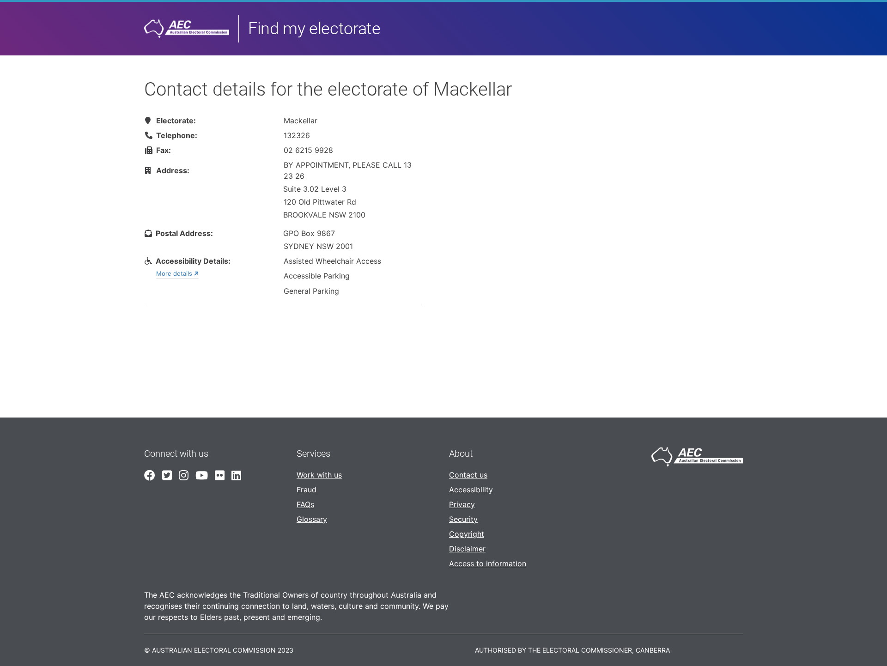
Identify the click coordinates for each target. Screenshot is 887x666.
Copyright (466, 534)
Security (463, 519)
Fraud (306, 489)
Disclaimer (467, 548)
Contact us (468, 474)
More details (175, 273)
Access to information (487, 563)
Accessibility (471, 489)
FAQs (305, 504)
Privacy (462, 504)
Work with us (319, 474)
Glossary (312, 519)
